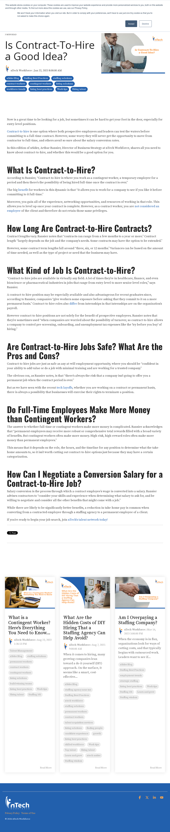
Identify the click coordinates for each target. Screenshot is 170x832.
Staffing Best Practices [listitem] (77, 695)
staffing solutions (62, 78)
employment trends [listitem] (131, 675)
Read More (46, 767)
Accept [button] (131, 23)
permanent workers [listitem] (21, 661)
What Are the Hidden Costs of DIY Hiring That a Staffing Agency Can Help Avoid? (84, 628)
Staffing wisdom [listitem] (73, 761)
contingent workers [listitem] (20, 672)
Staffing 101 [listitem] (35, 694)
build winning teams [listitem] (21, 683)
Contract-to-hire (18, 131)
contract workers (16, 83)
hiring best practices (41, 89)
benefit (23, 190)
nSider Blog (13, 78)
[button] (140, 798)
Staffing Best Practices (36, 78)
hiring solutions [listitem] (18, 678)
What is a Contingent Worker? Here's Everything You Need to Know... (29, 625)
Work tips (62, 89)
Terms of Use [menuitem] (28, 813)
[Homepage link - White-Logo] (17, 808)
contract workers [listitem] (19, 667)
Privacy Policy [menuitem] (12, 813)
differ (73, 304)
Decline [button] (145, 23)
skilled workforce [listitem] (74, 744)
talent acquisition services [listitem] (79, 722)
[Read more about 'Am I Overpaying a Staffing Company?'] (140, 593)
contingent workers (40, 83)
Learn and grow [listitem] (73, 755)
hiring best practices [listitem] (21, 689)
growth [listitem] (97, 733)
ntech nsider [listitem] (93, 755)
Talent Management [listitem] (21, 650)
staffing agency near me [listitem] (78, 689)
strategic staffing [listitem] (129, 681)
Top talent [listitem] (70, 750)
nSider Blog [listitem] (16, 656)
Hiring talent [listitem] (17, 694)
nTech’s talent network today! (88, 520)
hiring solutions (64, 83)
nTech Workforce (21, 70)
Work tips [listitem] (42, 689)
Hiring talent (79, 89)
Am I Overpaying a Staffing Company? (137, 620)
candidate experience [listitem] (76, 733)
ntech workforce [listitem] (74, 700)
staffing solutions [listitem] (36, 656)
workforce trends (16, 89)
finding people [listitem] (95, 728)
